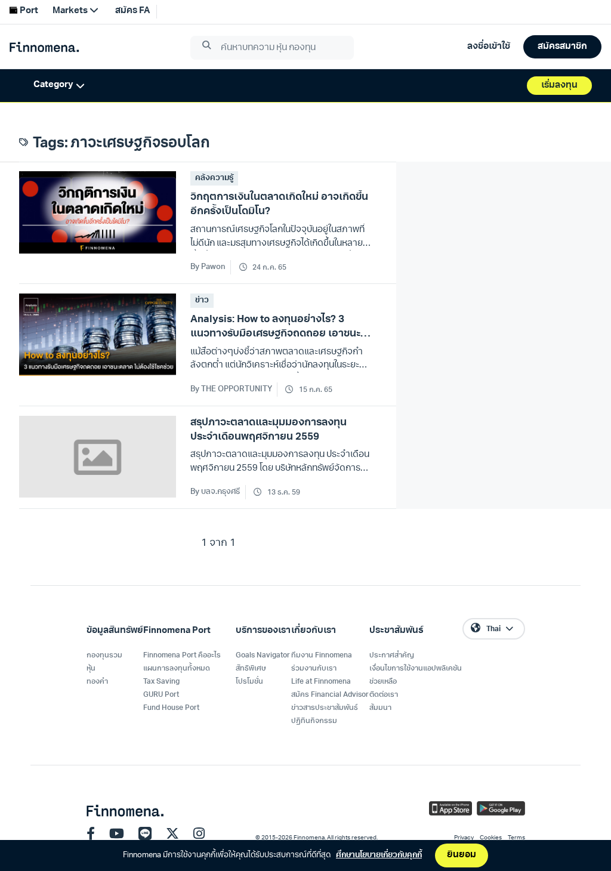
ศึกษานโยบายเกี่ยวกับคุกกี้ (379, 855)
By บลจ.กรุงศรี (215, 492)
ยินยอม (461, 855)
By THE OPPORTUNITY (231, 389)
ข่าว (202, 300)
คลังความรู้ (214, 178)
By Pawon (208, 267)
